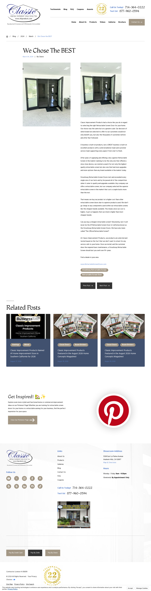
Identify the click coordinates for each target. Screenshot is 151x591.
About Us (60, 456)
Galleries (60, 464)
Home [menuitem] (73, 22)
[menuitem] (9, 584)
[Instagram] (24, 478)
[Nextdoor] (32, 486)
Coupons (80, 9)
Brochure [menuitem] (122, 22)
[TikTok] (40, 486)
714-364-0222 (135, 7)
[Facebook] (32, 478)
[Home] (23, 14)
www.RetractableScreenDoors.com (93, 264)
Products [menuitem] (93, 22)
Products (60, 460)
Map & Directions (109, 462)
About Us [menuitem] (82, 22)
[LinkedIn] (24, 486)
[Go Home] (7, 36)
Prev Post (86, 285)
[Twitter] (16, 478)
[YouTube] (8, 478)
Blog (65, 9)
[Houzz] (16, 486)
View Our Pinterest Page (20, 420)
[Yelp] (8, 486)
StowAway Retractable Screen (94, 270)
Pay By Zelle (35, 552)
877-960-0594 (129, 11)
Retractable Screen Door (92, 274)
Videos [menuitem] (102, 22)
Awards (90, 9)
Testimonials (55, 9)
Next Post (103, 285)
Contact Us (135, 22)
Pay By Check (53, 552)
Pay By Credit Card (15, 552)
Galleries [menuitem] (111, 22)
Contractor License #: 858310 (16, 571)
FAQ (72, 9)
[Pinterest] (40, 478)
